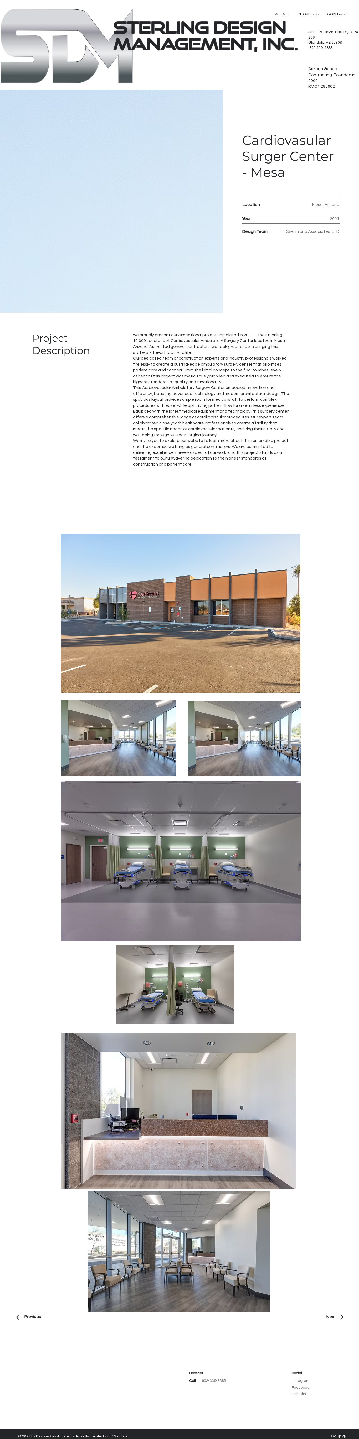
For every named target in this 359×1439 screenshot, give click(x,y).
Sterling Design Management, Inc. (206, 35)
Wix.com (119, 1436)
